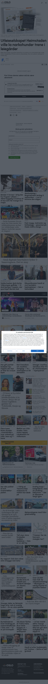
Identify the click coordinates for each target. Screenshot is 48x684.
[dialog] (24, 342)
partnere (24, 337)
